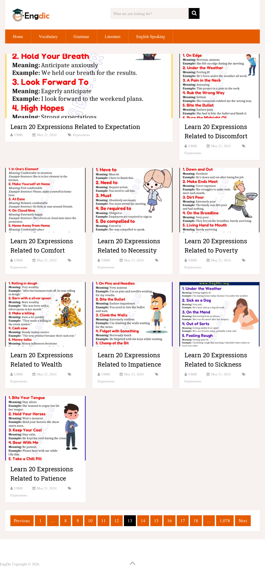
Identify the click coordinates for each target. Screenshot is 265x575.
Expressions (81, 134)
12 (116, 521)
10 (90, 521)
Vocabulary (48, 36)
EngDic (5, 564)
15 (156, 521)
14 (143, 521)
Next (243, 521)
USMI (18, 134)
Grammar (81, 36)
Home (18, 36)
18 (196, 521)
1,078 (225, 521)
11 (103, 521)
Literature (113, 36)
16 (169, 521)
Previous (22, 521)
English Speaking (150, 36)
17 (182, 521)
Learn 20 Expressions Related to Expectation (75, 127)
